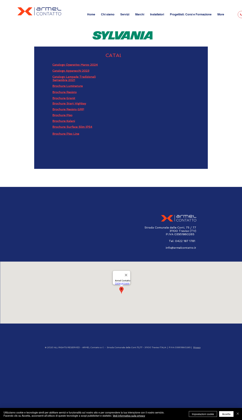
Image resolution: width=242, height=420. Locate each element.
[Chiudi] (238, 414)
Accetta (226, 414)
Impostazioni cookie (203, 414)
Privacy (197, 347)
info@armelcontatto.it (181, 247)
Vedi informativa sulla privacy (129, 415)
